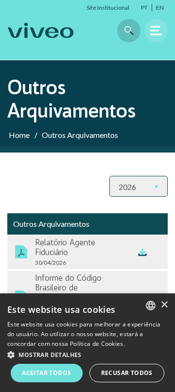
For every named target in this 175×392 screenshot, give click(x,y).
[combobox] (151, 305)
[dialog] (87, 342)
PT (144, 7)
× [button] (164, 304)
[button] (87, 354)
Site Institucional (108, 7)
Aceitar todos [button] (46, 373)
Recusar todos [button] (127, 373)
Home (19, 134)
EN (160, 7)
